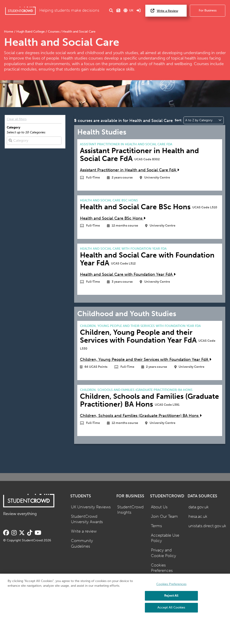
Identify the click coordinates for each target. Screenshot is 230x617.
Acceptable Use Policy (165, 538)
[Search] (111, 11)
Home (9, 31)
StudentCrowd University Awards (87, 519)
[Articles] (118, 11)
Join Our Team (164, 516)
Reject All (171, 595)
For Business (208, 10)
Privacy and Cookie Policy (163, 553)
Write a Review (167, 11)
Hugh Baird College (30, 31)
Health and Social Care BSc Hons (112, 218)
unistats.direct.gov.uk (207, 526)
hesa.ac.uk (197, 516)
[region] (115, 595)
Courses (53, 31)
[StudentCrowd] (20, 11)
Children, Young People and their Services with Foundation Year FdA (144, 359)
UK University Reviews (91, 507)
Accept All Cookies (171, 607)
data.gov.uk (198, 507)
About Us (159, 507)
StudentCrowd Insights (130, 510)
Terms (156, 526)
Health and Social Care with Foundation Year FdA (127, 274)
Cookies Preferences (162, 568)
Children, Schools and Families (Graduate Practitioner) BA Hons (140, 415)
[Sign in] (139, 11)
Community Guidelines (82, 543)
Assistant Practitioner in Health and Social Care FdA (128, 170)
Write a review (84, 531)
